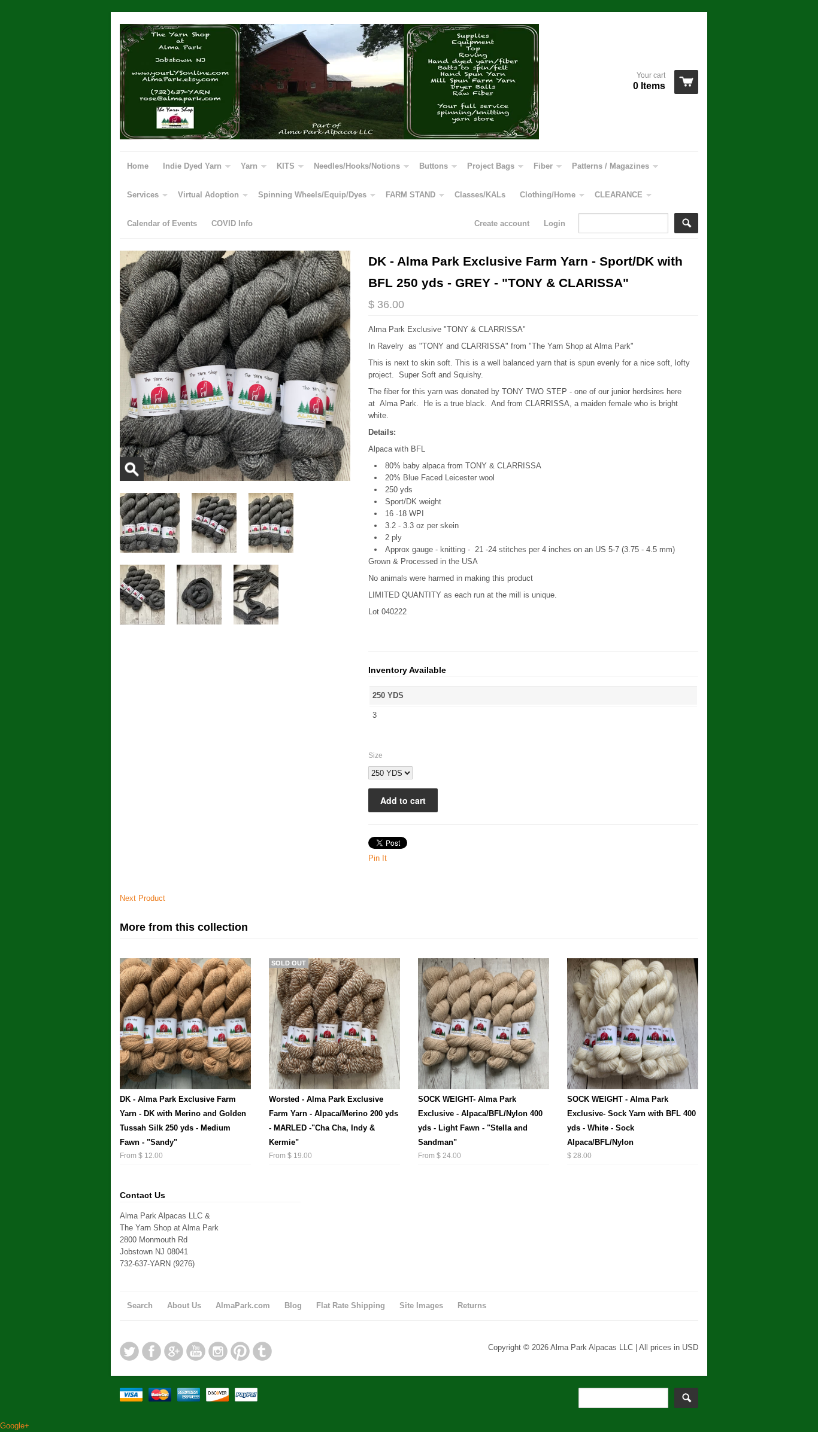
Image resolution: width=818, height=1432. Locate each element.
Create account (501, 223)
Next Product (142, 898)
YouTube (195, 1351)
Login (554, 223)
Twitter (129, 1351)
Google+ (173, 1351)
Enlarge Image (132, 469)
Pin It (377, 858)
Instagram (218, 1351)
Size (375, 755)
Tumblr (262, 1351)
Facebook (151, 1351)
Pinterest (240, 1351)
